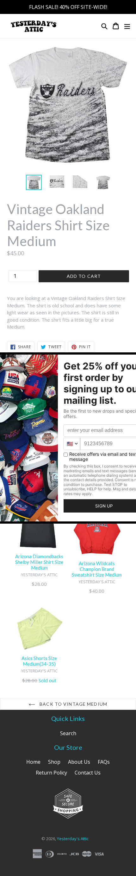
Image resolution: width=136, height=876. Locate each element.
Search (68, 733)
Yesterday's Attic (73, 838)
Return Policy (51, 772)
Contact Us (88, 772)
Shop (54, 761)
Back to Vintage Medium (72, 704)
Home (33, 761)
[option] (33, 182)
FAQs (104, 761)
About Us (79, 761)
